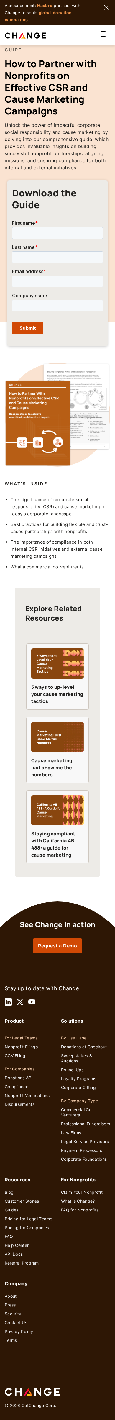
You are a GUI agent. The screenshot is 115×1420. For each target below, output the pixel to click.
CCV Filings (16, 1055)
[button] (103, 35)
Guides (12, 1209)
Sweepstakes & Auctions (76, 1058)
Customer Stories (22, 1200)
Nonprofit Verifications (27, 1095)
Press (10, 1304)
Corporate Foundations (84, 1159)
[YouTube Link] (31, 1002)
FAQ (9, 1236)
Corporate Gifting (78, 1087)
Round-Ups (72, 1069)
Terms (11, 1340)
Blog (9, 1192)
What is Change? (78, 1200)
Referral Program (22, 1262)
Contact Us (16, 1322)
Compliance (16, 1086)
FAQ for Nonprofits (79, 1209)
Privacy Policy (19, 1331)
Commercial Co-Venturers (77, 1112)
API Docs (14, 1254)
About (11, 1295)
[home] (32, 35)
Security (13, 1313)
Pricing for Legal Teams (28, 1218)
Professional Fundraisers (85, 1123)
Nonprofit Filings (21, 1046)
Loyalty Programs (78, 1078)
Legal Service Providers (85, 1141)
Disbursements (19, 1104)
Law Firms (71, 1132)
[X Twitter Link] (20, 1002)
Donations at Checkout (84, 1046)
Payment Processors (81, 1150)
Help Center (17, 1245)
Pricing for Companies (27, 1227)
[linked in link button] (8, 1002)
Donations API (19, 1077)
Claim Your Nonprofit (82, 1192)
